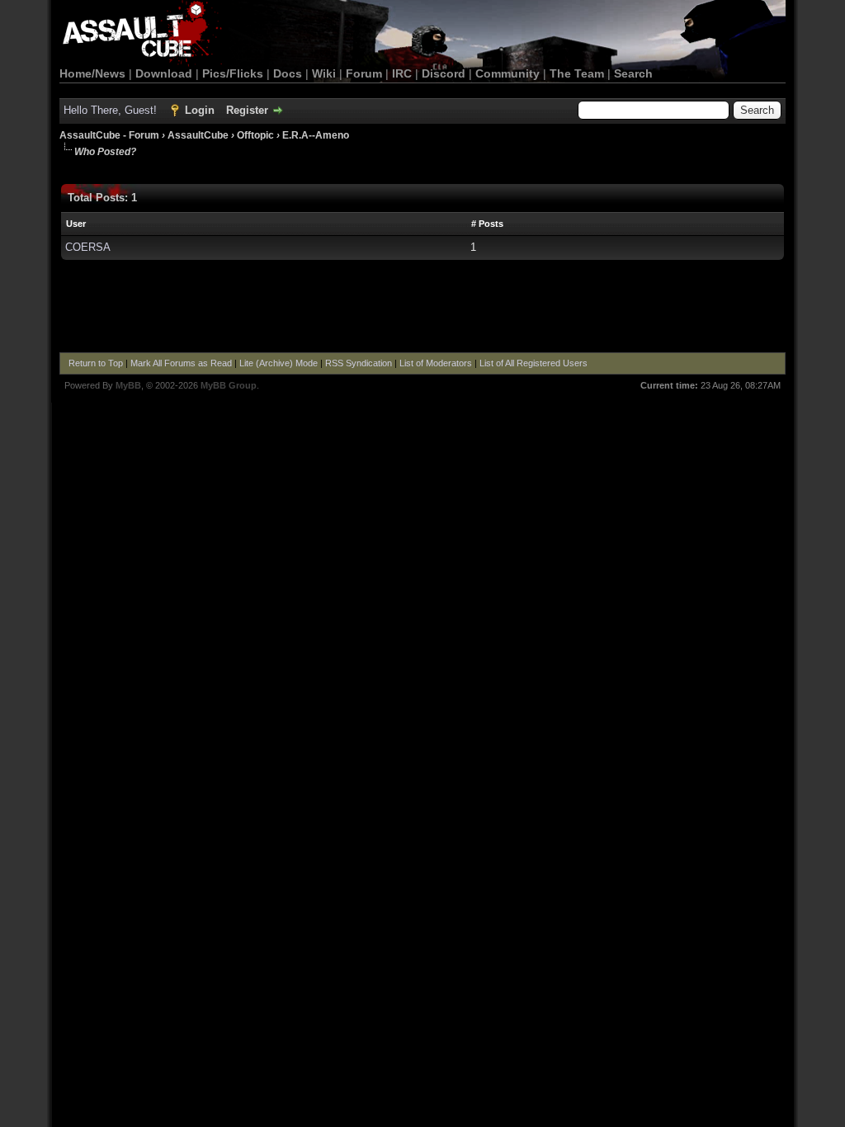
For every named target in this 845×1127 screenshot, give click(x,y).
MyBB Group (229, 385)
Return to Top (95, 363)
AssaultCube (198, 135)
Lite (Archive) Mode (278, 363)
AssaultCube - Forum (109, 135)
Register (247, 110)
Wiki (324, 73)
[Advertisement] (422, 307)
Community (507, 73)
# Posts (487, 224)
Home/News (92, 73)
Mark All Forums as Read (181, 363)
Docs (287, 73)
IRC (402, 73)
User (76, 224)
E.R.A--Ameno (315, 135)
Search (633, 73)
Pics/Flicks (232, 73)
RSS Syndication (358, 363)
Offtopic (255, 135)
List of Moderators (435, 363)
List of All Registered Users (533, 363)
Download (163, 73)
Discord (443, 73)
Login (200, 110)
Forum (364, 73)
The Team (577, 73)
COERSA (88, 247)
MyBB (128, 385)
